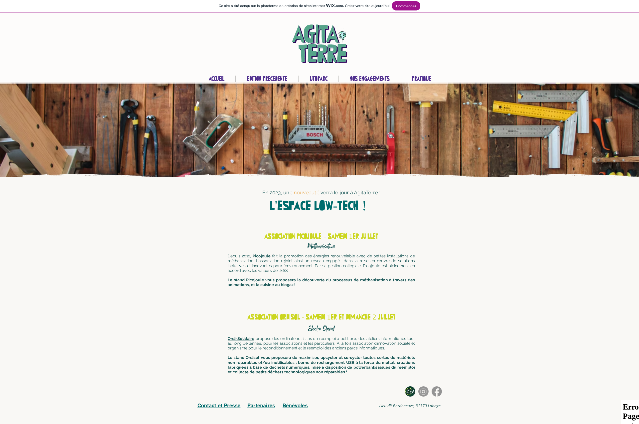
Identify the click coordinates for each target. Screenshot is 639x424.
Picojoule (262, 256)
